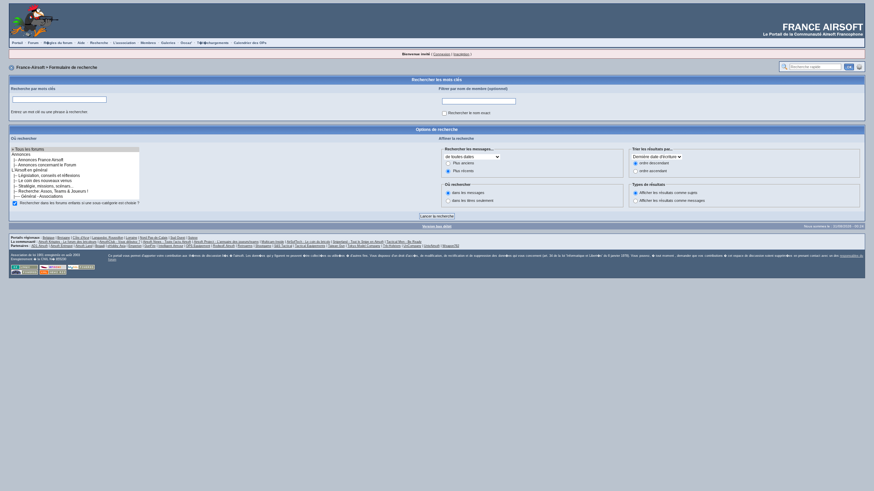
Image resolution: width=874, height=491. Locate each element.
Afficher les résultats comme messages (672, 201)
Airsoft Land (84, 246)
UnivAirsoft (432, 246)
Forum (33, 43)
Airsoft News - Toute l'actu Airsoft (167, 241)
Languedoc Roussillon (107, 237)
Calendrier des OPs (250, 43)
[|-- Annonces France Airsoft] (75, 160)
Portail (17, 43)
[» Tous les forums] (75, 149)
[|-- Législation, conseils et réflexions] (75, 175)
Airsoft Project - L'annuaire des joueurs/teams (226, 241)
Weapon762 (450, 246)
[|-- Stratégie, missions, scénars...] (75, 186)
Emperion (135, 246)
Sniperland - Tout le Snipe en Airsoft (358, 241)
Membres (148, 43)
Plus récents (463, 171)
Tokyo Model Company (364, 246)
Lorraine (131, 237)
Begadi (100, 246)
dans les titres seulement (472, 201)
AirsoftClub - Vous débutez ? (119, 241)
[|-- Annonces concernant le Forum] (75, 165)
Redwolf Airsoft (224, 246)
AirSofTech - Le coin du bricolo (308, 241)
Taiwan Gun (336, 246)
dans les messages (468, 193)
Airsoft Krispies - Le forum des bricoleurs (68, 241)
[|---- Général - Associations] (75, 196)
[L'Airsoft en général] (75, 170)
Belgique (49, 237)
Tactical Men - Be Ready (404, 241)
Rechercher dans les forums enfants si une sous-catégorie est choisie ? (79, 203)
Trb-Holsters (392, 246)
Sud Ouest (177, 237)
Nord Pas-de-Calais (154, 237)
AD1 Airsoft (39, 246)
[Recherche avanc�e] (859, 66)
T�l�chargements (213, 43)
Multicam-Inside (273, 241)
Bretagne (63, 237)
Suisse (193, 237)
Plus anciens (463, 163)
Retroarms (245, 246)
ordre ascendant (653, 171)
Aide (81, 43)
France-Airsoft (30, 67)
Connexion (441, 54)
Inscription (461, 54)
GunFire (150, 246)
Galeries (168, 43)
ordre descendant (654, 163)
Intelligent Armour (170, 246)
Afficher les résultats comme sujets (668, 193)
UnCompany (412, 246)
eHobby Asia (117, 246)
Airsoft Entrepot (62, 246)
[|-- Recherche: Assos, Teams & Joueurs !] (75, 191)
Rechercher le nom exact (469, 113)
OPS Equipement (198, 246)
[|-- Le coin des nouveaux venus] (75, 180)
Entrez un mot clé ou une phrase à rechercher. (49, 112)
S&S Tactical (283, 246)
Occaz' (186, 43)
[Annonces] (75, 154)
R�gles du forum (58, 43)
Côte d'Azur (81, 237)
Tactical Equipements (310, 246)
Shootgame (263, 246)
